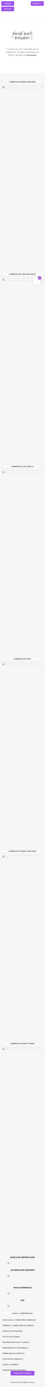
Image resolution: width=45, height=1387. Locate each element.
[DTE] (22, 1306)
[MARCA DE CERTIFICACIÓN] (22, 1263)
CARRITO (36, 4)
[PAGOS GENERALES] (22, 1293)
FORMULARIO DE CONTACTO (13, 1353)
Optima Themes (29, 1382)
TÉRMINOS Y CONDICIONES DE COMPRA (18, 1326)
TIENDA (7, 4)
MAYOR (7, 9)
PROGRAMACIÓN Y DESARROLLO (15, 1348)
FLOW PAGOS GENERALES (12, 1359)
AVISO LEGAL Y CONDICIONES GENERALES (19, 1320)
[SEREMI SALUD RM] (22, 1276)
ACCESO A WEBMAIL (10, 1365)
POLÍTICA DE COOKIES (11, 1337)
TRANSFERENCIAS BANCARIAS (14, 1370)
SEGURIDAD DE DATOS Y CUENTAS (15, 1342)
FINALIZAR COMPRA (22, 1373)
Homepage (31, 55)
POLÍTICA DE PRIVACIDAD (12, 1331)
